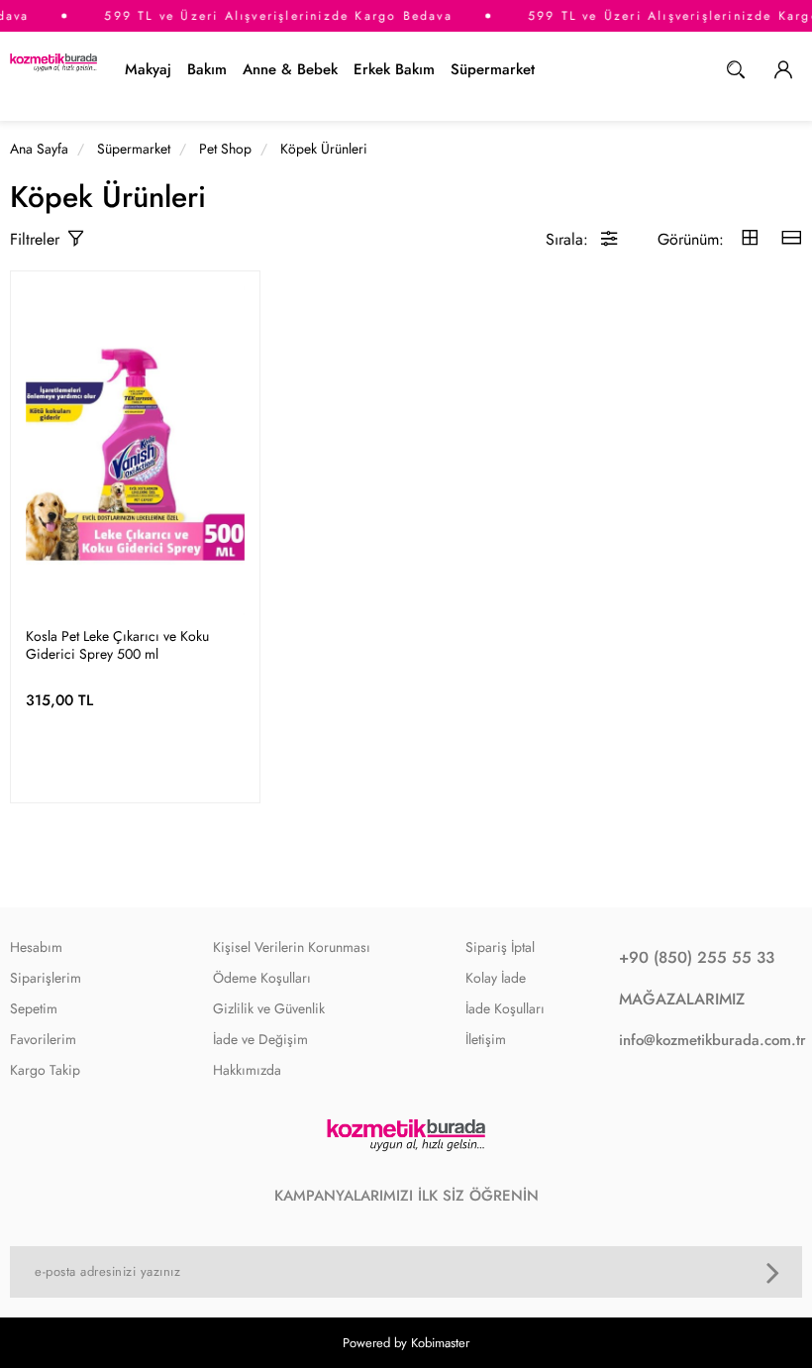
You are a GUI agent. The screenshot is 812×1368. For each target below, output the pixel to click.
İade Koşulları (505, 1008)
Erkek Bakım (394, 69)
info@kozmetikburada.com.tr (705, 1040)
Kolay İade (495, 978)
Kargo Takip (45, 1070)
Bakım (207, 69)
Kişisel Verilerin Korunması (291, 947)
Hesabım (36, 947)
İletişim (485, 1039)
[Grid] (750, 239)
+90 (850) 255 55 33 (696, 957)
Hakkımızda (247, 1070)
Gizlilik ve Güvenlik (269, 1008)
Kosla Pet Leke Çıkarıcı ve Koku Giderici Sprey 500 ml (117, 645)
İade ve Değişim (260, 1039)
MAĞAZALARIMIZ (682, 999)
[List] (791, 239)
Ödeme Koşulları (262, 978)
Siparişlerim (45, 978)
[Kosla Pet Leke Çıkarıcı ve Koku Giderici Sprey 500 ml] (135, 450)
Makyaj (148, 69)
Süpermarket (493, 69)
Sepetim (33, 1008)
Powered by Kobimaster (406, 1342)
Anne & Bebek (290, 69)
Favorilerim (43, 1039)
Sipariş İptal (500, 947)
